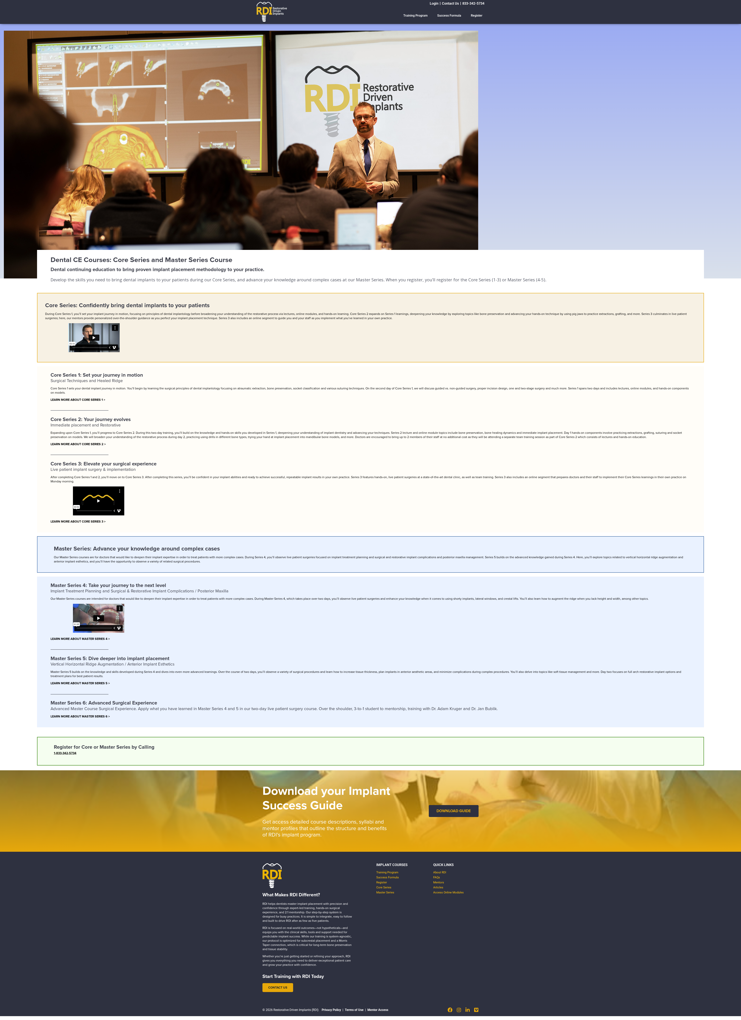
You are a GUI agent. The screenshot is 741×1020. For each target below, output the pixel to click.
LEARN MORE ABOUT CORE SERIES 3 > (78, 522)
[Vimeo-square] (476, 1009)
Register (476, 15)
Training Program (415, 15)
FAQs (436, 877)
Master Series (385, 892)
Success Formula (449, 15)
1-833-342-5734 (65, 753)
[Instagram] (458, 1009)
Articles (438, 887)
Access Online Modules (448, 892)
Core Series (383, 887)
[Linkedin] (467, 1009)
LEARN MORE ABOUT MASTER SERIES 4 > (80, 639)
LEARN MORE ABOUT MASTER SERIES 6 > (80, 716)
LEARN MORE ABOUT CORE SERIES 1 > (78, 400)
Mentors (438, 882)
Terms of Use (354, 1010)
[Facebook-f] (450, 1009)
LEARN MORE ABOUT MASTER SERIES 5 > (80, 683)
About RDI (439, 872)
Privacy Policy (331, 1010)
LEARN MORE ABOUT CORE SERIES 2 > (78, 444)
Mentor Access (377, 1010)
